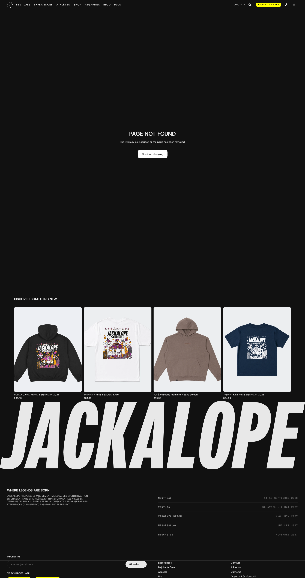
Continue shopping (152, 154)
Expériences (165, 562)
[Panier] (294, 5)
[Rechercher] (250, 5)
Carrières (236, 571)
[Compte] (286, 5)
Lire (160, 576)
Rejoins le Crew (268, 4)
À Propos (236, 567)
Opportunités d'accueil (243, 576)
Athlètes (162, 571)
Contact (235, 562)
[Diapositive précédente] (89, 349)
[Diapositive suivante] (146, 349)
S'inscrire (136, 564)
